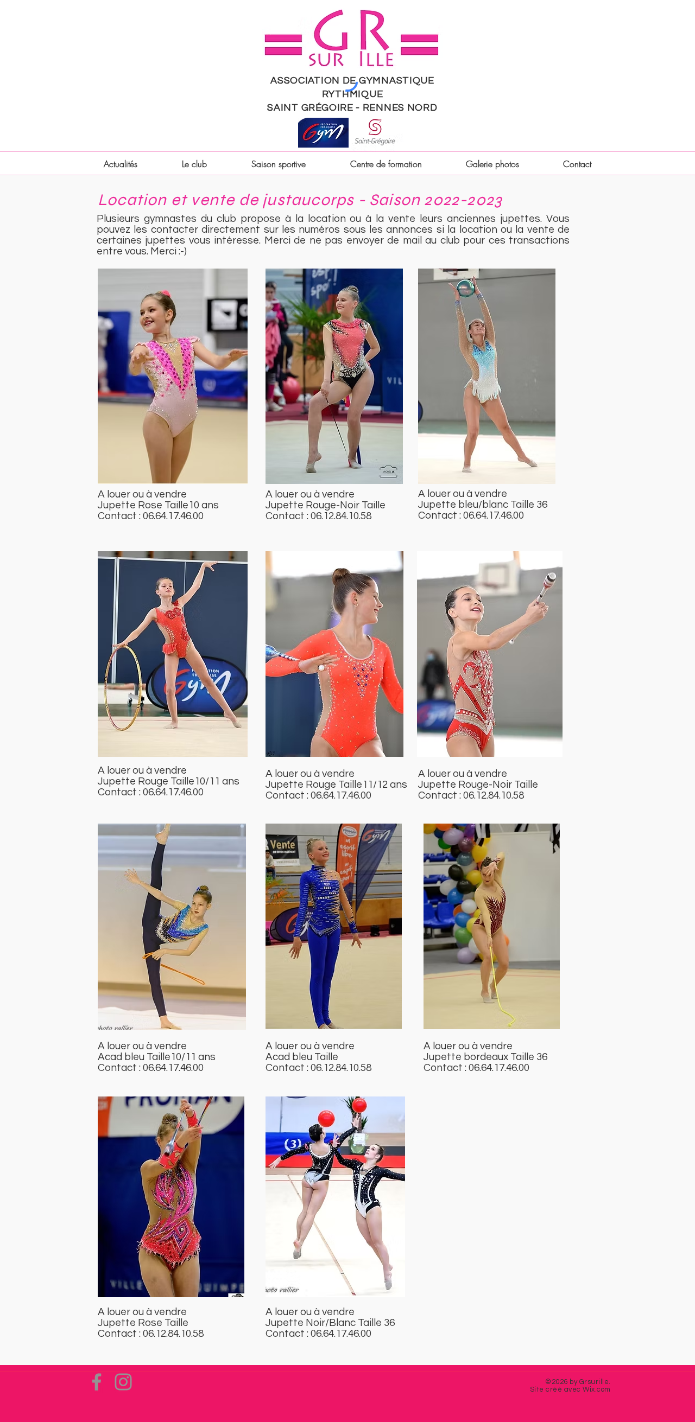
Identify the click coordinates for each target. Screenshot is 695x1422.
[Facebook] (96, 1381)
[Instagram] (123, 1381)
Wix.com (597, 1389)
